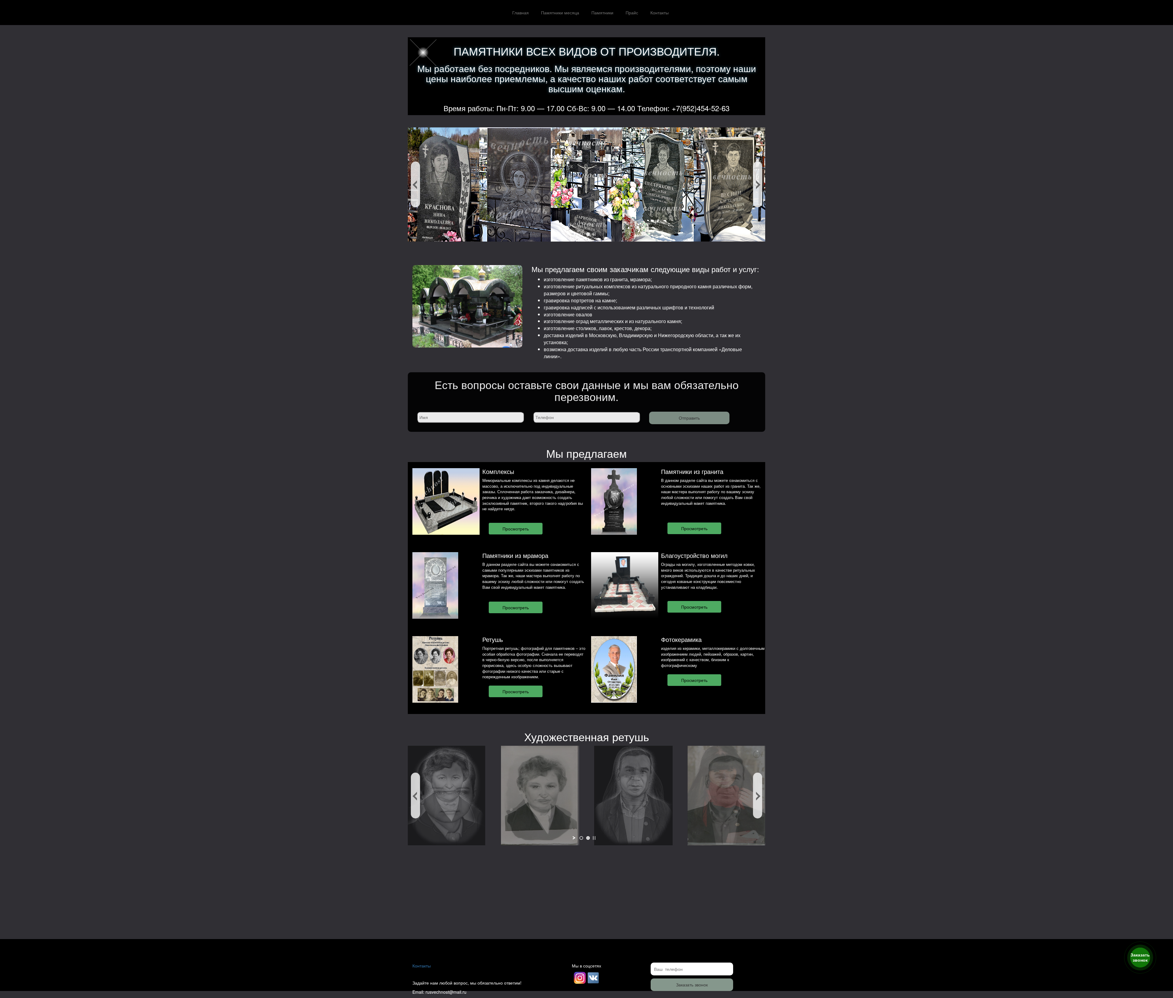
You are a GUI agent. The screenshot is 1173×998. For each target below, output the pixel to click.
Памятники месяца (560, 12)
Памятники (602, 12)
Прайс (632, 12)
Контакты (659, 12)
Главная (520, 12)
